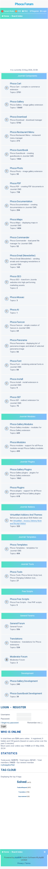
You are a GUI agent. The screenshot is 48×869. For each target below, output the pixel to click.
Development (27, 673)
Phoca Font (15, 361)
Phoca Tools (16, 572)
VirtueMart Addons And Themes (26, 514)
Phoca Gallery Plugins (21, 469)
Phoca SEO (15, 276)
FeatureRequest (22, 787)
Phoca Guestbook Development (26, 693)
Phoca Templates (19, 544)
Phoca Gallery (17, 101)
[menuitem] (25, 11)
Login (5, 707)
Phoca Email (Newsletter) (22, 255)
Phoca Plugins (17, 487)
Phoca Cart (15, 83)
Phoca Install (16, 379)
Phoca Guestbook (19, 150)
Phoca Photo (16, 168)
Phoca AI (14, 309)
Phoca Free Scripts (19, 599)
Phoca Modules (18, 442)
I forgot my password (9, 723)
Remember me (34, 723)
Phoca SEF (15, 397)
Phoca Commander (19, 237)
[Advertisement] (24, 44)
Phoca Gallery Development (24, 681)
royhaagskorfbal (7, 765)
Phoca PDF (15, 183)
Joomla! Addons (27, 507)
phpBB (17, 857)
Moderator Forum (18, 656)
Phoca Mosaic (17, 297)
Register (19, 707)
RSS (19, 11)
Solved (21, 782)
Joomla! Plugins (27, 462)
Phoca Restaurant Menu (22, 132)
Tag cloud (8, 770)
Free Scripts (27, 591)
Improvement (22, 796)
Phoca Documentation (21, 201)
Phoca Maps (16, 219)
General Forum (17, 623)
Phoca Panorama (18, 340)
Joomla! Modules (27, 416)
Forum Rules (9, 11)
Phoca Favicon (17, 322)
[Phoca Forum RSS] (16, 11)
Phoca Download (18, 116)
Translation (22, 792)
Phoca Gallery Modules (21, 424)
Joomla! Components (27, 76)
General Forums (27, 615)
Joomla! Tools (27, 564)
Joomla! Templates (27, 537)
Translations (16, 638)
